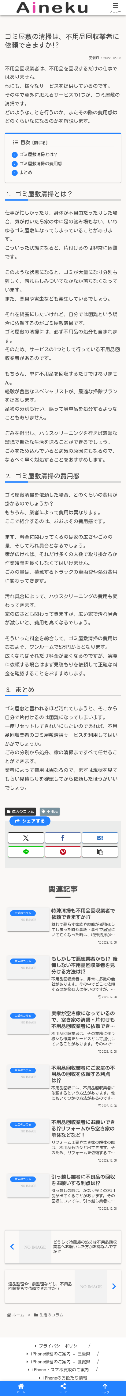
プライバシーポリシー (60, 1346)
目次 (25, 142)
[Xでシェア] (26, 837)
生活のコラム (23, 811)
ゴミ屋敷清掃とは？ (38, 154)
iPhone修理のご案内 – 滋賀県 (60, 1362)
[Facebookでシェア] (63, 837)
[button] (100, 851)
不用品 (52, 811)
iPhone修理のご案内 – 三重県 (60, 1354)
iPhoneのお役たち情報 (65, 1378)
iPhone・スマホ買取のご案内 (60, 1370)
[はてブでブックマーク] (100, 837)
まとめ (25, 172)
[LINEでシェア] (26, 851)
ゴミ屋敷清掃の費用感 (40, 163)
